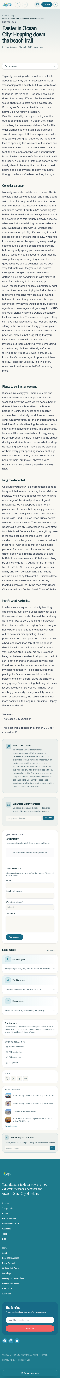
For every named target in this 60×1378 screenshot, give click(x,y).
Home (4, 16)
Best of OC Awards (10, 1257)
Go (52, 1148)
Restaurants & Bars (10, 1223)
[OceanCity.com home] (7, 4)
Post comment (14, 937)
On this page (11, 66)
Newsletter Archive (10, 1283)
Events (5, 1213)
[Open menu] (55, 4)
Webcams (6, 1228)
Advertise (6, 1293)
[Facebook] (4, 1340)
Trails (4, 1233)
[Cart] (37, 4)
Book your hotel (31, 1373)
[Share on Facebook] (19, 1078)
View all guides (11, 1126)
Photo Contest (8, 1263)
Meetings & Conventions (13, 1278)
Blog (12, 16)
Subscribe (48, 818)
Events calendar (16, 1046)
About (4, 1252)
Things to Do (8, 1208)
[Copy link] (7, 1078)
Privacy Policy (8, 1360)
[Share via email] (25, 1078)
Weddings (6, 1273)
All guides (51, 950)
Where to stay (15, 1052)
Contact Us (7, 1288)
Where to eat (15, 1057)
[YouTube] (17, 1340)
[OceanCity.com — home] (6, 1175)
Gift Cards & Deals (10, 1268)
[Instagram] (10, 1340)
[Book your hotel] (25, 4)
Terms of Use (24, 1360)
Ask (48, 4)
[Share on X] (13, 1078)
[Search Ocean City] (17, 4)
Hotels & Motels (9, 1218)
